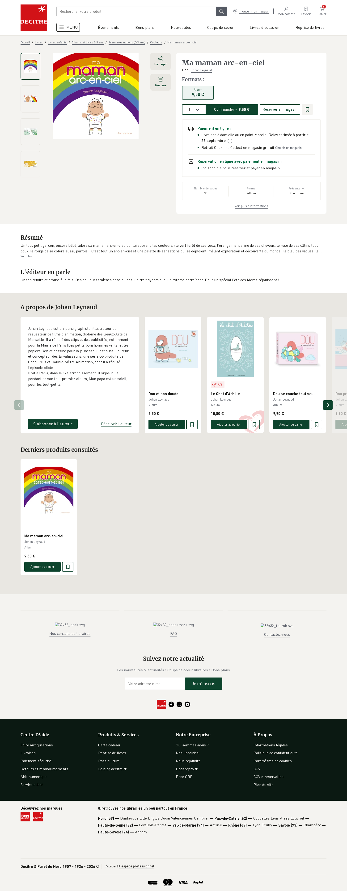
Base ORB (184, 776)
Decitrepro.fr (187, 768)
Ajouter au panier (167, 424)
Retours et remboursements (44, 768)
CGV (257, 768)
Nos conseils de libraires (69, 633)
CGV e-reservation (269, 776)
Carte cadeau (109, 745)
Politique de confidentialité (276, 752)
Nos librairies (187, 752)
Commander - (232, 109)
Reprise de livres (112, 752)
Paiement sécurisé (36, 760)
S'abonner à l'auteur (52, 423)
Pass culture (109, 760)
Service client (32, 784)
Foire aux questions (37, 745)
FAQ (173, 633)
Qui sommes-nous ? (192, 745)
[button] (173, 248)
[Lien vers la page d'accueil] (34, 17)
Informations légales (271, 745)
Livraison (28, 752)
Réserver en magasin (279, 109)
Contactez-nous (277, 634)
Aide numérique (34, 776)
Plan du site (263, 784)
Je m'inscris (203, 683)
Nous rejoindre (188, 760)
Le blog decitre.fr (112, 768)
